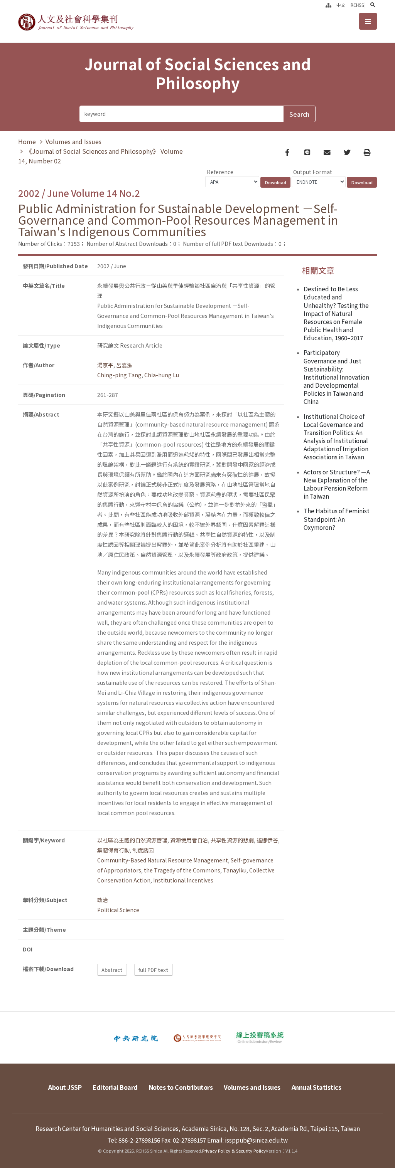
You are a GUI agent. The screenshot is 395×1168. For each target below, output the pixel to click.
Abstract (111, 969)
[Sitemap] (328, 5)
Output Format (312, 172)
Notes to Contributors (181, 1087)
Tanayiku (234, 870)
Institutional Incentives (183, 880)
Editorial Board (115, 1087)
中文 (341, 5)
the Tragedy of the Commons (182, 870)
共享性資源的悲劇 (232, 840)
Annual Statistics (316, 1087)
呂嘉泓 (124, 365)
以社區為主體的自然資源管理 (132, 840)
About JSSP (64, 1087)
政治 (102, 900)
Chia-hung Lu (161, 375)
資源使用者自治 (189, 840)
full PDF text (153, 969)
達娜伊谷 (267, 840)
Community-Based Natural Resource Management (162, 860)
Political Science (118, 910)
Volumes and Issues (73, 141)
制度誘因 (143, 850)
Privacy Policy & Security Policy (234, 1151)
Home (27, 141)
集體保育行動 (113, 850)
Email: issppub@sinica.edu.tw (247, 1140)
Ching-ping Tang (119, 375)
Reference (220, 172)
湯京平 (105, 365)
